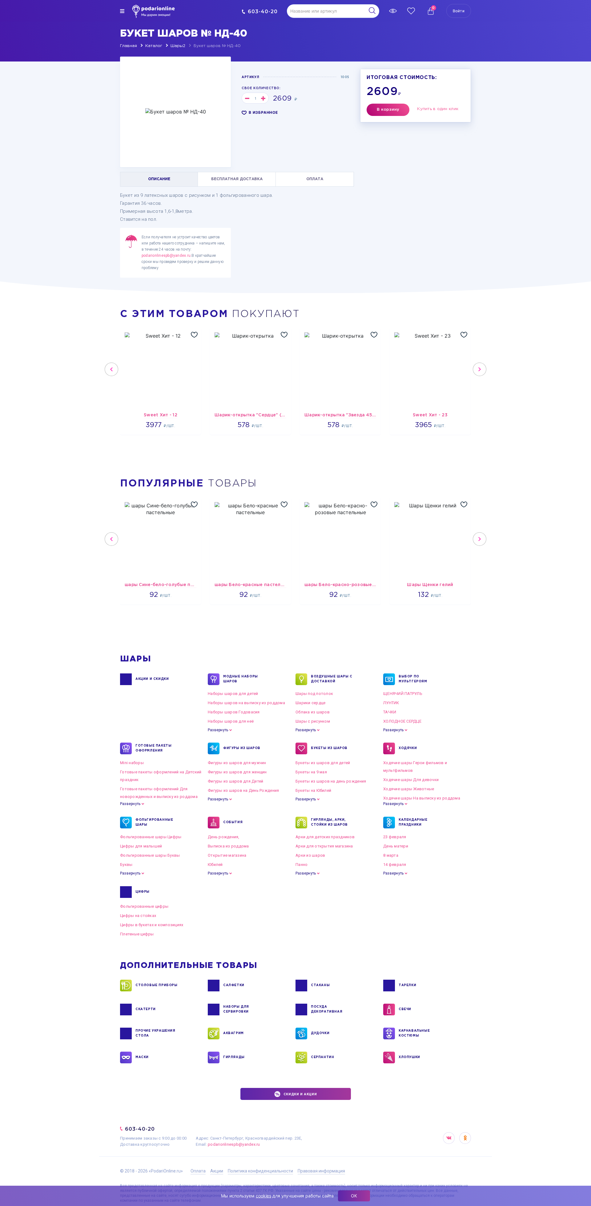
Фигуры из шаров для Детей (235, 781)
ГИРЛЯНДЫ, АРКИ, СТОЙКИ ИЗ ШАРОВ (329, 822)
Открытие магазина (227, 855)
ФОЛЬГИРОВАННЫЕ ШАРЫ (154, 822)
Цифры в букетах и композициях (151, 924)
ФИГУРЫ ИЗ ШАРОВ (241, 748)
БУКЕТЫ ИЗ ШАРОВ (329, 748)
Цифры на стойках (138, 915)
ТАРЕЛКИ (407, 985)
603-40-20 (263, 11)
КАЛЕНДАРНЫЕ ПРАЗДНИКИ (413, 822)
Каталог (153, 46)
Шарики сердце (310, 702)
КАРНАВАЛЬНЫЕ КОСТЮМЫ (414, 1033)
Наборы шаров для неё (231, 721)
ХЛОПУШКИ (409, 1057)
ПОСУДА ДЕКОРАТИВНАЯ (326, 1009)
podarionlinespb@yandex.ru (166, 255)
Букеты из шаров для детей (323, 762)
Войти (458, 11)
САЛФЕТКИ (233, 985)
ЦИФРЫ (142, 892)
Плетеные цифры (137, 934)
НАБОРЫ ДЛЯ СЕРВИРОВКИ (236, 1009)
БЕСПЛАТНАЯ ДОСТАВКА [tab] (237, 179)
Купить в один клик (437, 109)
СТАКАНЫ (320, 985)
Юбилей (215, 864)
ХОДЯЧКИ (408, 748)
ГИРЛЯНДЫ (234, 1057)
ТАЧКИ (389, 712)
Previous (111, 369)
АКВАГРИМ (233, 1033)
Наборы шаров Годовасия (234, 712)
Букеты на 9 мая (311, 772)
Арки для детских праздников (325, 837)
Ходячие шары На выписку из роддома (421, 798)
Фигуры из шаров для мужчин (237, 762)
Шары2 (178, 46)
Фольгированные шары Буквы (150, 855)
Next (479, 369)
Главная (128, 46)
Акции (216, 1170)
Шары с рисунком (313, 721)
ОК (354, 1195)
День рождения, (223, 837)
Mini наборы (132, 762)
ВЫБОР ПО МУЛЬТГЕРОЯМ (413, 679)
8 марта (390, 855)
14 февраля (394, 864)
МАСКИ (142, 1057)
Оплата (198, 1170)
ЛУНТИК (391, 702)
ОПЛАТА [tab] (314, 179)
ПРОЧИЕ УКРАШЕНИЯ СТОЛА (155, 1033)
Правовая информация (321, 1170)
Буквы (126, 864)
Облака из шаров (313, 712)
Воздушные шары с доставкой (331, 679)
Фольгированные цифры (144, 906)
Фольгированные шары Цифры (151, 837)
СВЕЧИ (405, 1009)
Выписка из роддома (228, 846)
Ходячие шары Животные (408, 789)
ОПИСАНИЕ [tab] (159, 179)
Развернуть (218, 730)
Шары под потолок (314, 693)
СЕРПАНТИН (322, 1057)
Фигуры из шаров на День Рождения (243, 790)
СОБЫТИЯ (233, 822)
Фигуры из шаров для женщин (237, 772)
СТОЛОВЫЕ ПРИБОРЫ (156, 985)
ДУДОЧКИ (320, 1033)
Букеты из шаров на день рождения (331, 781)
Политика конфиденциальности (260, 1170)
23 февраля (394, 837)
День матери (395, 846)
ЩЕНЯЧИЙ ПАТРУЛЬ (402, 693)
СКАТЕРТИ (145, 1009)
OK (465, 1138)
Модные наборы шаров (240, 679)
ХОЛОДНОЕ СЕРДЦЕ (402, 721)
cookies (263, 1195)
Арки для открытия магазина (324, 846)
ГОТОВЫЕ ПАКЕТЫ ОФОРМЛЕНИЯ (153, 748)
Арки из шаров (310, 855)
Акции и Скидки (152, 679)
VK (449, 1138)
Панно (302, 864)
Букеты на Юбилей (313, 790)
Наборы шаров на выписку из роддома (246, 702)
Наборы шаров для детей (233, 693)
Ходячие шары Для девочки (411, 779)
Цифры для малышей (141, 846)
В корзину (388, 109)
